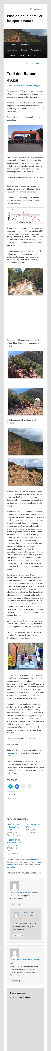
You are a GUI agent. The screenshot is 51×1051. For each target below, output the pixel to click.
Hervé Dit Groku (34, 959)
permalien (11, 867)
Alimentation (12, 50)
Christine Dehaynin (33, 85)
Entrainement (12, 44)
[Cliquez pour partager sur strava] (29, 786)
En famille (11, 55)
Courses (24, 50)
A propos (31, 55)
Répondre (15, 904)
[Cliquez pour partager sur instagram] (23, 786)
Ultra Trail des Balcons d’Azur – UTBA (14, 827)
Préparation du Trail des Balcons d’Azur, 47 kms (14, 842)
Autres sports (36, 50)
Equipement (25, 44)
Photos (21, 55)
